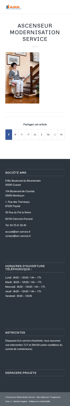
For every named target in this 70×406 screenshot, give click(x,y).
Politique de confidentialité (39, 401)
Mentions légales (20, 401)
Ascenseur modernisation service (35, 32)
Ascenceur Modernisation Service (21, 397)
